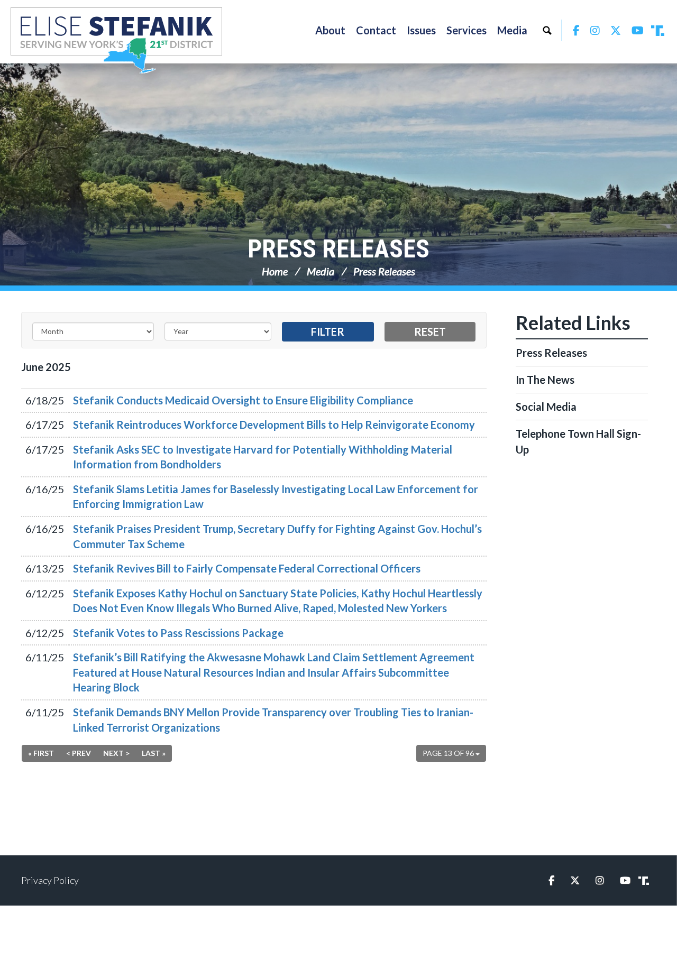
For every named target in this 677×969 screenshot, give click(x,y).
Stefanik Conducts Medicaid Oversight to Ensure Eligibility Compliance (243, 400)
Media (320, 271)
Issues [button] (421, 30)
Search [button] (547, 30)
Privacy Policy (50, 880)
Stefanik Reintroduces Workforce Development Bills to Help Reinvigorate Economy (274, 424)
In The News (545, 379)
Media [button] (512, 30)
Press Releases (338, 249)
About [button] (330, 30)
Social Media (546, 406)
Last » (154, 753)
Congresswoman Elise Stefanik (116, 40)
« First (41, 753)
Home (275, 271)
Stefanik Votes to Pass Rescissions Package (178, 632)
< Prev (78, 753)
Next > (116, 753)
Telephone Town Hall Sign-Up (578, 441)
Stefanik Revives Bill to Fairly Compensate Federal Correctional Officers (246, 568)
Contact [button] (376, 30)
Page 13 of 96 (449, 753)
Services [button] (466, 30)
